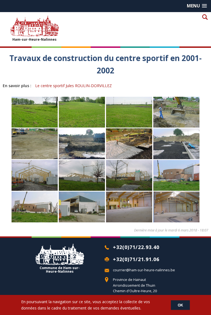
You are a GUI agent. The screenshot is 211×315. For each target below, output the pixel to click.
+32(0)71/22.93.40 (136, 247)
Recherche (205, 17)
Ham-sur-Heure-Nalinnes (34, 39)
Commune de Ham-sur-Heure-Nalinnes (60, 269)
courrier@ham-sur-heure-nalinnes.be (144, 270)
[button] (197, 5)
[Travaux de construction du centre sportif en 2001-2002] (35, 125)
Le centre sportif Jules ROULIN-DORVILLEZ (73, 85)
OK (180, 305)
